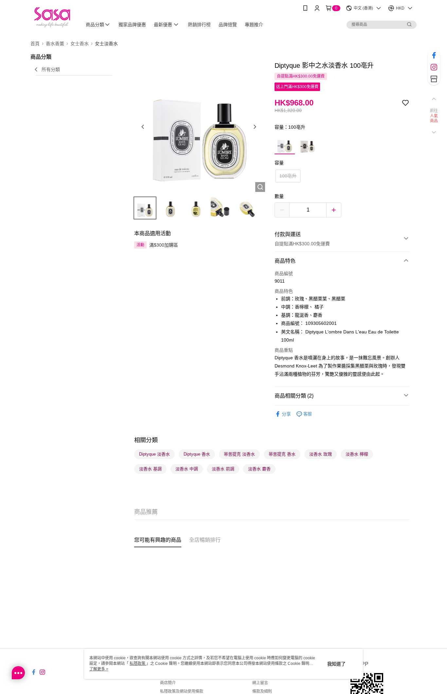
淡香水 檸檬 (357, 454)
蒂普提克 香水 (282, 454)
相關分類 (146, 440)
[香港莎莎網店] (52, 17)
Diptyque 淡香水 (154, 454)
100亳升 (287, 175)
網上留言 (260, 683)
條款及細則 (262, 691)
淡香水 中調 (186, 468)
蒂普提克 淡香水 (239, 454)
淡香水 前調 (223, 468)
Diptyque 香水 (197, 454)
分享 (286, 414)
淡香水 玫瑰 (320, 454)
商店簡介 (168, 683)
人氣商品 (434, 118)
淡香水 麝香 (259, 468)
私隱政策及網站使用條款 (181, 691)
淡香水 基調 (150, 468)
